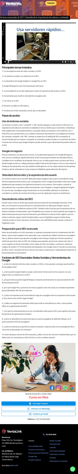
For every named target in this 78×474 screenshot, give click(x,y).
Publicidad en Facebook (58, 461)
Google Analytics (34, 460)
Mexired (14, 465)
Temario (51, 3)
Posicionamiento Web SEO (38, 453)
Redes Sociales (55, 441)
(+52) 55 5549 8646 (42, 419)
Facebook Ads (55, 444)
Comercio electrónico (36, 450)
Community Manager (57, 451)
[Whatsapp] (72, 469)
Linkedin (53, 448)
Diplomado (39, 446)
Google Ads (32, 456)
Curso (30, 446)
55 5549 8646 (51, 434)
